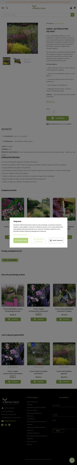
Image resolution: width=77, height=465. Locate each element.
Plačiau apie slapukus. (20, 235)
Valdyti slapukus (56, 240)
